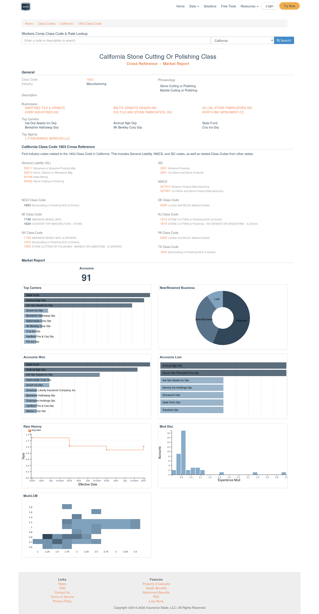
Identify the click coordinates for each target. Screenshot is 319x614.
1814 (163, 219)
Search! (285, 40)
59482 (28, 181)
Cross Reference (142, 63)
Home (180, 6)
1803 (90, 79)
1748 (27, 237)
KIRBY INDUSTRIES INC (42, 112)
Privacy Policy (62, 601)
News (62, 583)
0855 (163, 205)
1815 (163, 223)
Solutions (210, 6)
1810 (27, 242)
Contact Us (62, 592)
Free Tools (228, 6)
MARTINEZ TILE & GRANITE (45, 108)
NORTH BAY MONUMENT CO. (223, 112)
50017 (28, 168)
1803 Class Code (90, 23)
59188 (28, 176)
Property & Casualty (156, 583)
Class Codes (46, 23)
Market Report (176, 63)
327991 (165, 191)
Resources (248, 6)
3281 (163, 172)
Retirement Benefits (156, 592)
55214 (28, 172)
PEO (156, 596)
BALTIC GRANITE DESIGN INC (135, 108)
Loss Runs (156, 601)
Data (193, 6)
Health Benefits (156, 588)
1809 (27, 246)
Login (269, 6)
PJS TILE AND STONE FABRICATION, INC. (143, 112)
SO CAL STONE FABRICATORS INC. (227, 108)
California (66, 23)
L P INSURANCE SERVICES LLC (47, 138)
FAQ (62, 588)
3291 (163, 168)
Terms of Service (62, 596)
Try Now (289, 6)
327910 (165, 186)
